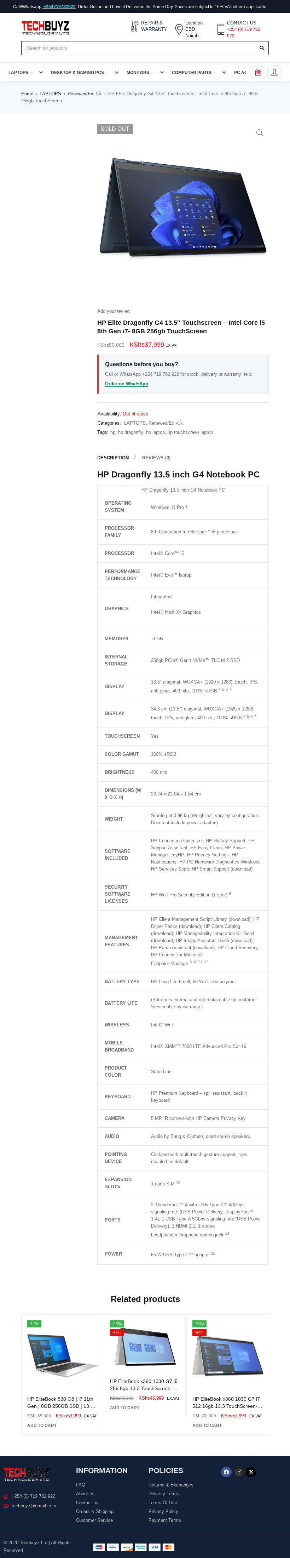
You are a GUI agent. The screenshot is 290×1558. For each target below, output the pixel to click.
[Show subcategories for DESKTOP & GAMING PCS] (116, 72)
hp (112, 432)
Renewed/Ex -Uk (85, 93)
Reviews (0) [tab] (156, 457)
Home (27, 93)
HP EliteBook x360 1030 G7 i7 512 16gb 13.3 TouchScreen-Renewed (226, 1406)
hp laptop (155, 432)
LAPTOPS (50, 93)
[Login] (274, 72)
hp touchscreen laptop (190, 432)
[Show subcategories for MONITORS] (162, 72)
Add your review (113, 311)
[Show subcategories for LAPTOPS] (41, 72)
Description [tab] (113, 457)
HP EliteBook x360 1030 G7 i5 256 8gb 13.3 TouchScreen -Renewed (144, 1388)
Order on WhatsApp (126, 383)
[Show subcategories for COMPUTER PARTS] (224, 72)
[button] (260, 133)
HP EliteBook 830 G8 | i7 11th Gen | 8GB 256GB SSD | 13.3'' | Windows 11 (61, 1406)
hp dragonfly (130, 432)
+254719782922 (60, 6)
